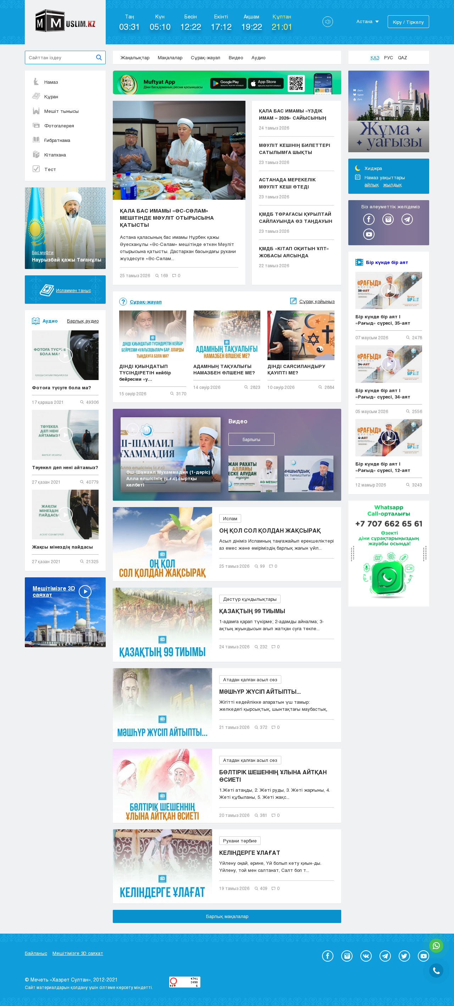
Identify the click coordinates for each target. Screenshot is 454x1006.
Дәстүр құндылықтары (250, 599)
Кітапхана (55, 155)
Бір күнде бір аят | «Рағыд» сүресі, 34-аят (382, 393)
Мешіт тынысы (61, 111)
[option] (388, 112)
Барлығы (251, 439)
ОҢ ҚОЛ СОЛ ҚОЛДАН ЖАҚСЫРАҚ (270, 530)
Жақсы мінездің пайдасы (62, 547)
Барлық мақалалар (227, 916)
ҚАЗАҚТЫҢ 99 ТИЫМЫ (252, 611)
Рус (388, 57)
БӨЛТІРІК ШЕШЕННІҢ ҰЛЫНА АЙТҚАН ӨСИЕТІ (273, 776)
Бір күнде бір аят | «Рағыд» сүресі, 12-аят (382, 467)
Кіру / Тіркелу (408, 22)
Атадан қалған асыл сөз (250, 679)
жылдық (392, 184)
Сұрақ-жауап (205, 57)
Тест (50, 169)
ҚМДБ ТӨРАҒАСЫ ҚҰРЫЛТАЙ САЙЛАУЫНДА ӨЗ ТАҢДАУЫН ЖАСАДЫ (295, 218)
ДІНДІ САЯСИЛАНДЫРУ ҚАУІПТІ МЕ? (296, 369)
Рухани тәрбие (240, 840)
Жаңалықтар (135, 57)
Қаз (375, 57)
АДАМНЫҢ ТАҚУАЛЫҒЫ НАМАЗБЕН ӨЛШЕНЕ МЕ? (224, 369)
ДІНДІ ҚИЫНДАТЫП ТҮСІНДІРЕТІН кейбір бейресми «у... (145, 372)
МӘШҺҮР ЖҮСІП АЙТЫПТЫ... (260, 691)
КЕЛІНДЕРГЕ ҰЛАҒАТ (249, 852)
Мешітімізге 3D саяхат (77, 953)
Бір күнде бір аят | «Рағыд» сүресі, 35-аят (382, 320)
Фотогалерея (59, 125)
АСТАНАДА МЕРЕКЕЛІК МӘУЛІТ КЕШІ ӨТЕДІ (287, 183)
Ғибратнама (57, 140)
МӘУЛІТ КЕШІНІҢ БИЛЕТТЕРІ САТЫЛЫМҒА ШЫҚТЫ (294, 148)
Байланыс (36, 953)
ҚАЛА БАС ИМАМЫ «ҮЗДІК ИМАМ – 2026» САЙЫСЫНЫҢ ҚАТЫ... (292, 114)
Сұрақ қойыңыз (317, 301)
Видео (236, 57)
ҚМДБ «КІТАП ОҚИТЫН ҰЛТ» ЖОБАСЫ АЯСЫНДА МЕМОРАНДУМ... (294, 252)
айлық (372, 184)
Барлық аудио (83, 321)
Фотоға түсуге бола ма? (61, 387)
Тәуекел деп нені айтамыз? (65, 467)
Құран (51, 96)
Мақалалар (170, 57)
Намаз (51, 82)
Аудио (258, 57)
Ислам (230, 518)
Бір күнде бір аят (387, 262)
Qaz (402, 57)
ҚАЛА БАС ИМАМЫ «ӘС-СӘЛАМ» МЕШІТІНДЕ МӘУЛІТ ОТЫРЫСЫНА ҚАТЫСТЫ (167, 217)
